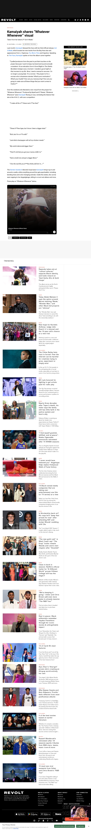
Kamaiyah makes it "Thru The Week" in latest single (74, 67)
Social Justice (37, 19)
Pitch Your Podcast (43, 801)
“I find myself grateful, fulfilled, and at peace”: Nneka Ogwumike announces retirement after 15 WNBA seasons (49, 437)
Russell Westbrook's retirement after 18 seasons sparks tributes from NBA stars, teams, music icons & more (49, 742)
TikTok (77, 20)
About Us (60, 794)
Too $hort (32, 53)
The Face (12, 55)
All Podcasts (41, 796)
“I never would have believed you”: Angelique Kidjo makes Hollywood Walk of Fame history (49, 463)
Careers (60, 803)
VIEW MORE (75, 90)
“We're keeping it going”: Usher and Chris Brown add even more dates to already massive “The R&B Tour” (49, 596)
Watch (26, 19)
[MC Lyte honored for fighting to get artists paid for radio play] (19, 386)
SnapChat (80, 20)
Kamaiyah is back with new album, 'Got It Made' (75, 87)
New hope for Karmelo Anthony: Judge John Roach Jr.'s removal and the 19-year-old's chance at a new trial (49, 329)
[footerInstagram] (34, 822)
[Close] (88, 826)
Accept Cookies (80, 826)
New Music (10, 27)
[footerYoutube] (56, 822)
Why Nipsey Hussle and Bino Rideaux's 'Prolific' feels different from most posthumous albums (49, 693)
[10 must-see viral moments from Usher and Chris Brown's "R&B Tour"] (19, 772)
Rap (30, 237)
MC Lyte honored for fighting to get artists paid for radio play (48, 382)
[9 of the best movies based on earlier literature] (19, 722)
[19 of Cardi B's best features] (19, 652)
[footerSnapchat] (43, 822)
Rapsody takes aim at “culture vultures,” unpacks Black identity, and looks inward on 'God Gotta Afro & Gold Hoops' (49, 274)
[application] (77, 813)
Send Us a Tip (61, 799)
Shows (21, 19)
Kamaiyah (19, 48)
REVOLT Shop (80, 801)
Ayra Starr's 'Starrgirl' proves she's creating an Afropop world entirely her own (49, 670)
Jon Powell (12, 44)
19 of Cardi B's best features (47, 647)
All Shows (40, 794)
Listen (30, 19)
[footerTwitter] (52, 822)
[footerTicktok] (39, 822)
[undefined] (75, 57)
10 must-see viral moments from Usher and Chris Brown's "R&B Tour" (49, 769)
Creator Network (42, 803)
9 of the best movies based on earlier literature (47, 717)
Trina (38, 53)
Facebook (82, 20)
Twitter (85, 20)
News (51, 19)
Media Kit (60, 801)
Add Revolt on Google (30, 44)
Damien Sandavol (16, 170)
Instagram (75, 20)
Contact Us (79, 796)
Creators (56, 19)
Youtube (88, 20)
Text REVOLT (80, 799)
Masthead (60, 796)
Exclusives (45, 19)
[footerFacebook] (47, 822)
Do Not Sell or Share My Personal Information (64, 826)
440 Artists (41, 805)
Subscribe (63, 19)
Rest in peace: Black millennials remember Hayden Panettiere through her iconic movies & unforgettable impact (48, 621)
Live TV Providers (42, 799)
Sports (41, 431)
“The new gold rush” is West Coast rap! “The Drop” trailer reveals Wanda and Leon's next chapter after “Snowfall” (49, 543)
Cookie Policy (16, 828)
